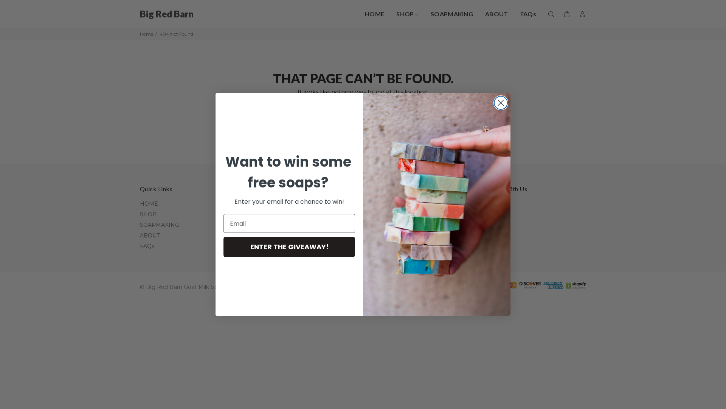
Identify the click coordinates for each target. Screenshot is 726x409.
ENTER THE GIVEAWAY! (289, 246)
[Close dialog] (500, 102)
